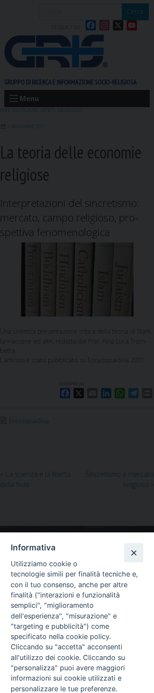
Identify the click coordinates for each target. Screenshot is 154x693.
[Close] (133, 552)
